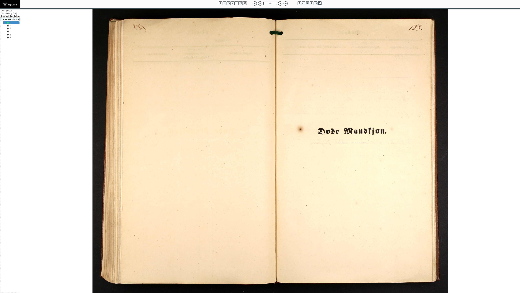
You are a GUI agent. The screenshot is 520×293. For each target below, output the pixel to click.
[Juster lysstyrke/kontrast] (245, 3)
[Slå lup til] (233, 3)
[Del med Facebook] (320, 3)
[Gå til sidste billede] (285, 3)
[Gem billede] (307, 3)
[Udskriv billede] (303, 3)
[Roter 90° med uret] (241, 3)
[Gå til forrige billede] (260, 3)
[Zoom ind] (220, 3)
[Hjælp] (311, 3)
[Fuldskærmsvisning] (237, 3)
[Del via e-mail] (316, 3)
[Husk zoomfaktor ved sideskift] (229, 3)
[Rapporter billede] (299, 3)
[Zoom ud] (225, 3)
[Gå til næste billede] (280, 3)
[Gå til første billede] (255, 3)
